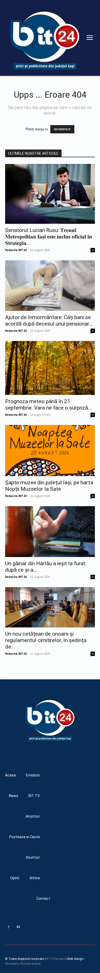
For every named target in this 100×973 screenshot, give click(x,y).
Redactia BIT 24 (16, 250)
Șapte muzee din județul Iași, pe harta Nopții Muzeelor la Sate (49, 485)
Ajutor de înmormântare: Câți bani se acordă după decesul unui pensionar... (49, 320)
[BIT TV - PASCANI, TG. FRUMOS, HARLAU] (45, 40)
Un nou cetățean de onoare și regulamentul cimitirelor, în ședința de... (45, 640)
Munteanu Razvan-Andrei (23, 964)
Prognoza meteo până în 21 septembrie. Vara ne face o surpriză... (48, 404)
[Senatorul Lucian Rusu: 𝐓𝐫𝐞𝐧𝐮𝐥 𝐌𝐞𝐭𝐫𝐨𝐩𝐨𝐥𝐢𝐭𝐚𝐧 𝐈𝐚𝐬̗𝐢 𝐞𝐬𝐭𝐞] (50, 194)
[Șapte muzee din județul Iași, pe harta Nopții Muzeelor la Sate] (50, 450)
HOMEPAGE (62, 129)
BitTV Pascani (55, 959)
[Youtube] (18, 927)
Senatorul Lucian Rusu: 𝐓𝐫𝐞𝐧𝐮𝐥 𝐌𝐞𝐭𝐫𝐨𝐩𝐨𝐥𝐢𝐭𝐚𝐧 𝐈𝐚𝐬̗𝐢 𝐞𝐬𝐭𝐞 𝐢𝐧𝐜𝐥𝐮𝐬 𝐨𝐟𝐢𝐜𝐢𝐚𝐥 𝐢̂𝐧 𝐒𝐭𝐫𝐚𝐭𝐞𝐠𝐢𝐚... (48, 236)
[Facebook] (8, 927)
